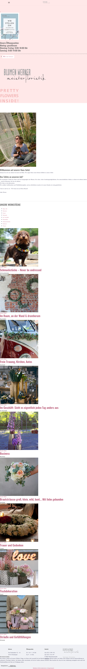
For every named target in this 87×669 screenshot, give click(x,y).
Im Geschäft (6, 217)
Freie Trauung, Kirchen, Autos (16, 362)
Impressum (51, 668)
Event (4, 213)
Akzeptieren (4, 666)
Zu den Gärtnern (8, 57)
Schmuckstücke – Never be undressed (20, 270)
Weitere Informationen (39, 668)
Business (5, 211)
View (5, 267)
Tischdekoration (8, 591)
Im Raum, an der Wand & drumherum (20, 316)
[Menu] (9, 2)
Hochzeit (5, 215)
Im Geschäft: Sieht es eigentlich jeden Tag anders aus (29, 407)
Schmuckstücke (6, 222)
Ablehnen (13, 666)
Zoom (1, 267)
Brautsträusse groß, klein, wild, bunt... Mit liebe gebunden (31, 499)
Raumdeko (5, 220)
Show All (5, 209)
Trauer (4, 226)
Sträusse (5, 224)
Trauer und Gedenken (11, 545)
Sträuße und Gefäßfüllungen (15, 637)
